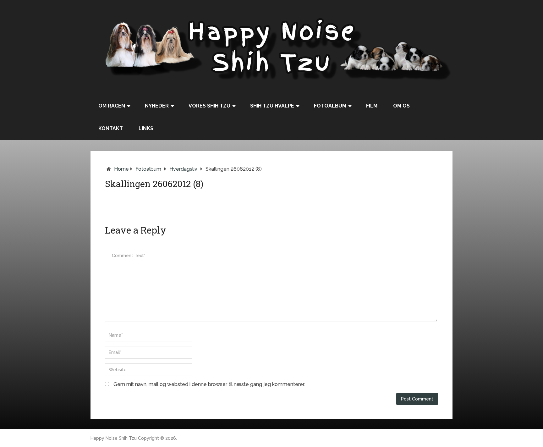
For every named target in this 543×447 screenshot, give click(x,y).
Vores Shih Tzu (209, 106)
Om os (401, 106)
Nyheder (157, 106)
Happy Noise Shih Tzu (113, 438)
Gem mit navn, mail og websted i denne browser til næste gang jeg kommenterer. (209, 384)
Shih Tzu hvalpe (272, 106)
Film (371, 106)
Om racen (111, 106)
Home (121, 169)
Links (146, 128)
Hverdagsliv (183, 169)
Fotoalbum (330, 106)
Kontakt (110, 128)
